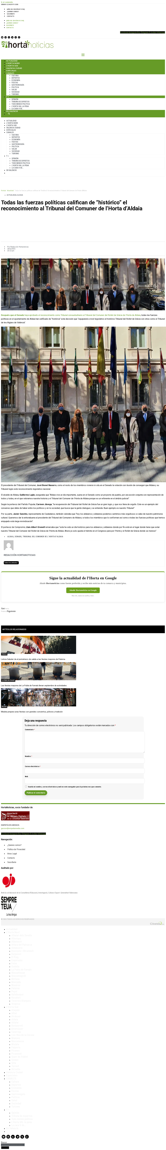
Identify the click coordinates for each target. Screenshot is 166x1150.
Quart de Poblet (19, 1056)
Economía (16, 80)
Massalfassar (18, 972)
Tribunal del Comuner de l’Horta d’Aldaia (43, 537)
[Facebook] (2, 37)
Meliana (15, 979)
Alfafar (15, 1022)
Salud (14, 90)
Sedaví (14, 1059)
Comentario (30, 730)
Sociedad (15, 92)
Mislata (4, 706)
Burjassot (16, 954)
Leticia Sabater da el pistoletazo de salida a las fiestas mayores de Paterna (33, 659)
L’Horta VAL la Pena (20, 106)
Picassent (16, 1053)
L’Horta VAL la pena (21, 1122)
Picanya (15, 1050)
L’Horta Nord (13, 63)
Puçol (14, 991)
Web (26, 776)
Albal (14, 1013)
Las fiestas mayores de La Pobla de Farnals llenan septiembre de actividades (34, 685)
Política (15, 87)
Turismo (15, 94)
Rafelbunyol (17, 994)
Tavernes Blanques (21, 1000)
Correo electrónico (33, 766)
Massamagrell (18, 975)
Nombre (28, 756)
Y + (7, 97)
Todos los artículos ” (11, 563)
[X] (16, 37)
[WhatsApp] (19, 37)
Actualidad (12, 61)
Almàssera (16, 947)
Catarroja (16, 1031)
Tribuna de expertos (20, 102)
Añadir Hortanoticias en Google (83, 590)
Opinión (15, 99)
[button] (83, 217)
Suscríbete (11, 14)
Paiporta (15, 1047)
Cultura (15, 76)
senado (18, 537)
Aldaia (20, 195)
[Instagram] (5, 37)
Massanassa (17, 1041)
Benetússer (17, 1028)
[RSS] (9, 37)
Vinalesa (15, 1003)
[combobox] (13, 1145)
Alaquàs (15, 1010)
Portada (3, 191)
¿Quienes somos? (13, 11)
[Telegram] (12, 37)
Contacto (10, 16)
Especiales (11, 70)
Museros (15, 985)
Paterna (4, 654)
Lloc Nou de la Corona (22, 1035)
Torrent (15, 1066)
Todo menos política (21, 104)
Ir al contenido (7, 2)
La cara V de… (17, 109)
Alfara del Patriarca (21, 944)
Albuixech (16, 941)
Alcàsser (16, 1016)
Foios (14, 963)
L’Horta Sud (12, 65)
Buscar (9, 113)
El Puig (15, 957)
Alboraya (16, 938)
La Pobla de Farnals (8, 680)
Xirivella (15, 1069)
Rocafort (15, 997)
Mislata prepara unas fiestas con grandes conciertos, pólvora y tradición (32, 712)
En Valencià (12, 111)
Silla (13, 1063)
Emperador (17, 960)
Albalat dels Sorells (21, 935)
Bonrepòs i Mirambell (22, 951)
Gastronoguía (18, 85)
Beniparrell (17, 1025)
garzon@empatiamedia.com (12, 828)
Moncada (16, 982)
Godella (15, 966)
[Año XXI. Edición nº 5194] (16, 9)
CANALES (11, 1078)
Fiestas (15, 83)
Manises (15, 1038)
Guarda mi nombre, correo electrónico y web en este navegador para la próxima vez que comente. (65, 787)
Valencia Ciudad (14, 68)
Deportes (16, 78)
